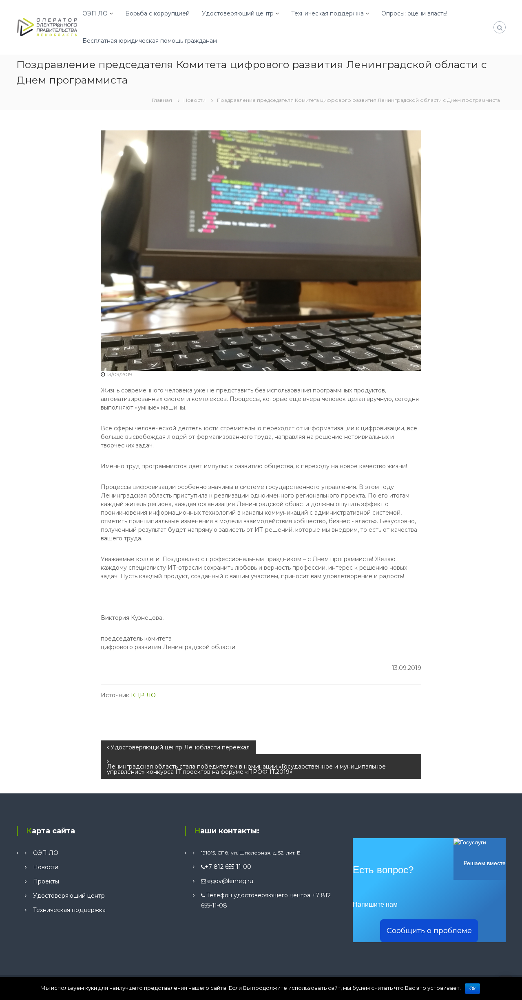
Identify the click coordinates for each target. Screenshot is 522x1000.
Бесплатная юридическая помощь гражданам (149, 40)
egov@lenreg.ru (230, 881)
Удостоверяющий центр (238, 13)
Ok (472, 988)
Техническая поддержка (327, 13)
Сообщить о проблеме (429, 930)
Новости (195, 100)
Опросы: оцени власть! (414, 13)
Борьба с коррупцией (157, 13)
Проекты (46, 881)
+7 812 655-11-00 (228, 866)
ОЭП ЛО (95, 13)
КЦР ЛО (143, 695)
